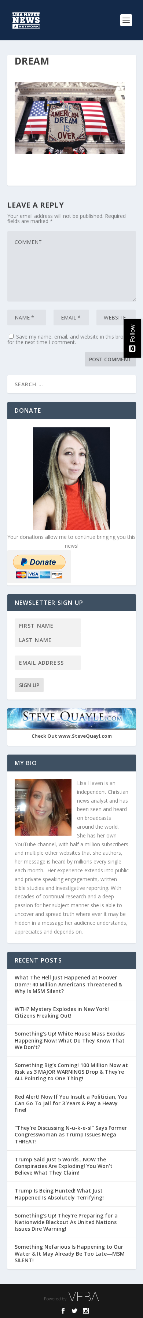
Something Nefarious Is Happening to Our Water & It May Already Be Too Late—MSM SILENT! (70, 1253)
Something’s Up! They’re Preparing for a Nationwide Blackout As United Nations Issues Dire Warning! (66, 1222)
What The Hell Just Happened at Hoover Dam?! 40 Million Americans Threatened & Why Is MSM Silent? (68, 984)
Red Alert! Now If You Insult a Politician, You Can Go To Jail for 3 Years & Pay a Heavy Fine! (71, 1103)
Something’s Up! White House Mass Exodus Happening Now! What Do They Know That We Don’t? (70, 1040)
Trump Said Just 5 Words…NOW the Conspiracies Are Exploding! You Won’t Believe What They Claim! (64, 1166)
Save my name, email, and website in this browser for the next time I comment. (71, 339)
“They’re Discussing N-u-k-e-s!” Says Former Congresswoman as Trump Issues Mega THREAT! (71, 1134)
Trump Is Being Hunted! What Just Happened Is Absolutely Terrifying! (59, 1194)
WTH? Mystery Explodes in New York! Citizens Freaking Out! (62, 1012)
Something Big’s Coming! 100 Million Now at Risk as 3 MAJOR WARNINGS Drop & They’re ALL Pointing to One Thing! (71, 1072)
